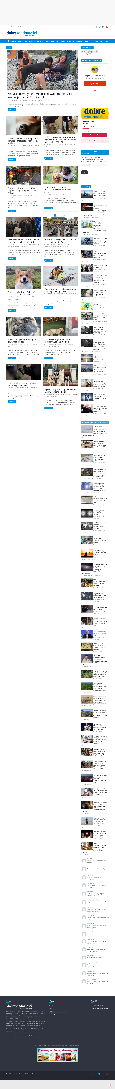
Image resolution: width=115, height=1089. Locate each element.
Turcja (15, 197)
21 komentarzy (98, 437)
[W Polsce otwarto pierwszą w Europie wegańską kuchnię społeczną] (87, 578)
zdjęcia (56, 396)
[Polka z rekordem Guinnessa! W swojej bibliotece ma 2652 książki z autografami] (87, 748)
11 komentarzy (97, 627)
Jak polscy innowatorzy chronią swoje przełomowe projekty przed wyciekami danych (100, 739)
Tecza (89, 955)
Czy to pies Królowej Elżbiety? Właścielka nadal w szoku (21, 293)
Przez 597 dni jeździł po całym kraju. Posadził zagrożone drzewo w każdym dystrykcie (100, 673)
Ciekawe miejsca (29, 41)
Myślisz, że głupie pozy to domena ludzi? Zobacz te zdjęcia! (60, 390)
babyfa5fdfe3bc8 (92, 963)
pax (88, 858)
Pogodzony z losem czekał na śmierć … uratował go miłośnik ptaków (99, 458)
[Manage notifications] (110, 1085)
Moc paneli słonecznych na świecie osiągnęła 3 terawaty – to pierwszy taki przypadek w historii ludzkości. (100, 714)
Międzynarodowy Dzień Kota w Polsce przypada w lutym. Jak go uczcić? (100, 241)
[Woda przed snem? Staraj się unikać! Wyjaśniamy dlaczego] (87, 394)
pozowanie (47, 396)
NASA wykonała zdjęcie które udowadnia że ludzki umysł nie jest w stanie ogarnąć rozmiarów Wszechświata (94, 569)
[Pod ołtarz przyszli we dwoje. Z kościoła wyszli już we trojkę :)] (60, 318)
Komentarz (105, 422)
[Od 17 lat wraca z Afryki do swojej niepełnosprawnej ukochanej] (87, 521)
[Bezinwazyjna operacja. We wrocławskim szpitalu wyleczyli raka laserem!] (87, 535)
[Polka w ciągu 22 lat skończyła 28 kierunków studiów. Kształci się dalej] (87, 495)
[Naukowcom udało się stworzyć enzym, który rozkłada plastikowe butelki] (87, 313)
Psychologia (60, 41)
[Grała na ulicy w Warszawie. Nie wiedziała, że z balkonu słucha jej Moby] (87, 723)
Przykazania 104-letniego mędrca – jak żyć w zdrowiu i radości (100, 595)
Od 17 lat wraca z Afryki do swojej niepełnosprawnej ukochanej (100, 525)
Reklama (51, 1011)
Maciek (89, 875)
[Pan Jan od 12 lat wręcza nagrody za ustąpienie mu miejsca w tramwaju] (87, 326)
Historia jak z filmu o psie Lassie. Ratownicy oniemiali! (23, 384)
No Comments (96, 217)
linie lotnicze (16, 246)
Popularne (86, 422)
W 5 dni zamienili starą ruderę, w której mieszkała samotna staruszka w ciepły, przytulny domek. (99, 473)
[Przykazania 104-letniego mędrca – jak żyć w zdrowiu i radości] (87, 592)
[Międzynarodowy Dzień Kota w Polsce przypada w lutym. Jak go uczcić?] (87, 237)
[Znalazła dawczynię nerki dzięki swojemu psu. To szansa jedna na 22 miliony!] (42, 51)
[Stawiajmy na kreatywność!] (87, 303)
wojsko (66, 246)
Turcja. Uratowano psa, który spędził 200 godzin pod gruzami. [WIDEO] (23, 190)
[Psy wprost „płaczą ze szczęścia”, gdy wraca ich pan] (23, 318)
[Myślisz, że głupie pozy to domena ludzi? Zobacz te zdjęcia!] (60, 365)
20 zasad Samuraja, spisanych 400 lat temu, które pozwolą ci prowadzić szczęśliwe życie (100, 554)
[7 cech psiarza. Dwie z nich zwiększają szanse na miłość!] (60, 167)
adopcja (10, 246)
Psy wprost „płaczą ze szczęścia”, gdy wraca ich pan (22, 340)
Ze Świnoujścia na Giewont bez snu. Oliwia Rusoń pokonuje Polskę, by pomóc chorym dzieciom (100, 821)
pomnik (62, 246)
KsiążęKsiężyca (91, 932)
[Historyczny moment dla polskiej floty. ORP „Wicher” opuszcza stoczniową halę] (87, 830)
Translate (94, 54)
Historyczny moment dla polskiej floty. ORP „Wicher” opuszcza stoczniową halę (99, 834)
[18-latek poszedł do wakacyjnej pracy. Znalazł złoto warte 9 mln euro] (87, 642)
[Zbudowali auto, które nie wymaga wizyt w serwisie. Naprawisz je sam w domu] (87, 191)
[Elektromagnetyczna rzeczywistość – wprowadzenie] (87, 509)
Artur (88, 891)
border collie (11, 390)
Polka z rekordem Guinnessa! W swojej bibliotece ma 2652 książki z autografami (99, 752)
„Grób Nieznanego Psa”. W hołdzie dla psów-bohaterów (60, 240)
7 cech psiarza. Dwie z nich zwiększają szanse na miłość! (57, 188)
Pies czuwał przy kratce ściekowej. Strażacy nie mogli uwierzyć (60, 290)
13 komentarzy (96, 559)
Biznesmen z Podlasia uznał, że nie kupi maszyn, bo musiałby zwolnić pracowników (99, 444)
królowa (14, 299)
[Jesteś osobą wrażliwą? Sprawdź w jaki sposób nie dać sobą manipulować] (87, 405)
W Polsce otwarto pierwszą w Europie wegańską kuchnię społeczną (99, 582)
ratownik (24, 390)
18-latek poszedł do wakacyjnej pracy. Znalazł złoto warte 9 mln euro (99, 646)
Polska (13, 41)
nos (14, 148)
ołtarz (45, 346)
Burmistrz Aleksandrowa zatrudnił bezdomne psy (100, 607)
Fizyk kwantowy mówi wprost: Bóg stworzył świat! (99, 633)
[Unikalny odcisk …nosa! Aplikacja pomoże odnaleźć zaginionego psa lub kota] (23, 117)
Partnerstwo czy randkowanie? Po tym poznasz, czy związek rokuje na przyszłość (99, 383)
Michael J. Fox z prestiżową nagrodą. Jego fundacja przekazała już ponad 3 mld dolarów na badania (94, 660)
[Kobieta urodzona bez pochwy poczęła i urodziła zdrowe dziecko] (87, 290)
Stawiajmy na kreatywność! (97, 305)
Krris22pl (89, 867)
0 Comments (33, 145)
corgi (10, 299)
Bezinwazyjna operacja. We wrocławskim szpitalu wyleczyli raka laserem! (100, 539)
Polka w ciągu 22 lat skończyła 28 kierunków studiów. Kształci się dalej (100, 499)
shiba (52, 396)
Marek (89, 883)
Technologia (49, 41)
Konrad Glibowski (92, 900)
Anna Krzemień (23, 100)
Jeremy (89, 947)
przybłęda (53, 346)
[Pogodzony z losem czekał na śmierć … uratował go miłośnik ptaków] (87, 454)
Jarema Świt (23, 344)
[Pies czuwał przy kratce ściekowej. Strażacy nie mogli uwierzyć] (60, 268)
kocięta (46, 296)
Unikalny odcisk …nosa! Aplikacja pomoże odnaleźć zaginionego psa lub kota (24, 140)
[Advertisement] (57, 12)
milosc (55, 194)
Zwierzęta (79, 41)
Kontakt (51, 1008)
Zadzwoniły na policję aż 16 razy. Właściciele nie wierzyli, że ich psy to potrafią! (99, 254)
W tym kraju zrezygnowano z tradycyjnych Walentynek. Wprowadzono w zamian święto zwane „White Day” (94, 227)
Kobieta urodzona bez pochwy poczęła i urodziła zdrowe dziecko (99, 293)
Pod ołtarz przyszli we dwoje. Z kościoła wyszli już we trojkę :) (58, 340)
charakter (50, 194)
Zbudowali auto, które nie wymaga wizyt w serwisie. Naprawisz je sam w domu (99, 194)
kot (49, 296)
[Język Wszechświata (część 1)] (87, 355)
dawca (40, 100)
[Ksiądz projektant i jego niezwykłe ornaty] (87, 264)
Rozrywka (98, 41)
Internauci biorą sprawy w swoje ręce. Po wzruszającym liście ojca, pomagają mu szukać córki (100, 278)
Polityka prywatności (55, 1014)
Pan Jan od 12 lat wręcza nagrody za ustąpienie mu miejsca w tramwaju (99, 330)
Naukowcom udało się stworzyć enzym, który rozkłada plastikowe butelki (100, 316)
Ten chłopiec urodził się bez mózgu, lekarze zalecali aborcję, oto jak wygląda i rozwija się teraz (100, 621)
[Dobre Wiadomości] (8, 41)
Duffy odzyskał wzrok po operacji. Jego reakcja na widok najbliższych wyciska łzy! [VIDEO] (60, 139)
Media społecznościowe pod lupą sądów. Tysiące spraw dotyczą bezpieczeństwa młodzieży (94, 848)
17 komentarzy (97, 478)
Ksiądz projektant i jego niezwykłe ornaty (100, 266)
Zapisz (85, 172)
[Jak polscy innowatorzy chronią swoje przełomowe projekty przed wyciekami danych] (87, 735)
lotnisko (22, 246)
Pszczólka (90, 979)
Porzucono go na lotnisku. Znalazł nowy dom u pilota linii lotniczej (23, 240)
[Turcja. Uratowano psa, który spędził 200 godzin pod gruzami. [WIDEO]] (23, 167)
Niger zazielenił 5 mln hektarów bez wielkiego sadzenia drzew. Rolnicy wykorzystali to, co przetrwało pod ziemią (100, 686)
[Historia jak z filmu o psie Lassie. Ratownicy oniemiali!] (23, 365)
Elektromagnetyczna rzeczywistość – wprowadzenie (99, 512)
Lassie (16, 390)
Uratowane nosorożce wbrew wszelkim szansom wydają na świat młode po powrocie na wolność (99, 700)
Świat (20, 41)
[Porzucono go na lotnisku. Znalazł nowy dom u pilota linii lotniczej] (23, 218)
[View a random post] (107, 41)
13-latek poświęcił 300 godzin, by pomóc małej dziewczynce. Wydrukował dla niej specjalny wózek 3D (99, 765)
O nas (51, 1005)
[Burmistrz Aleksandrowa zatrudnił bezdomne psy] (87, 604)
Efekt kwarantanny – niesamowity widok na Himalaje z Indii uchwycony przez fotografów (99, 369)
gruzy (9, 197)
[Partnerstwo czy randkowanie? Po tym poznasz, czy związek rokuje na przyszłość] (87, 380)
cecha (45, 194)
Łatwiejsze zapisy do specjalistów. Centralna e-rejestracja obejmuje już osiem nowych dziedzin (100, 792)
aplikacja (10, 148)
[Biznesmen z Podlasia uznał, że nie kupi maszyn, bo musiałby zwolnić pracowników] (87, 440)
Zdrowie (40, 41)
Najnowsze (95, 422)
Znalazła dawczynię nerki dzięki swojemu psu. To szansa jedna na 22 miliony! (40, 95)
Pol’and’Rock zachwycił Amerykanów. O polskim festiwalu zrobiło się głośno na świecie (100, 778)
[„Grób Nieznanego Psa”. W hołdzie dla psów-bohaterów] (60, 218)
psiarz (62, 194)
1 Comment (33, 100)
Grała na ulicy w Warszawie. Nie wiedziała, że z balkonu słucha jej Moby (100, 726)
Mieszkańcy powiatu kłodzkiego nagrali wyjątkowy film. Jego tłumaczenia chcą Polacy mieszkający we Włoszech (100, 345)
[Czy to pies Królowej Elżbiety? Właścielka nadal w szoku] (23, 268)
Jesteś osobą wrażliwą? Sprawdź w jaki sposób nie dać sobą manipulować (100, 408)
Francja (55, 246)
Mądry (89, 915)
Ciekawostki (89, 41)
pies (48, 100)
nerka (44, 100)
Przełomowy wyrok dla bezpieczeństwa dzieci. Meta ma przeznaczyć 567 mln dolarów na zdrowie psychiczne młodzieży (94, 807)
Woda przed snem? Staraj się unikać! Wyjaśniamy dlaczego (99, 396)
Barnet (89, 907)
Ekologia (70, 41)
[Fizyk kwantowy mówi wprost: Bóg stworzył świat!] (87, 630)
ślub (58, 346)
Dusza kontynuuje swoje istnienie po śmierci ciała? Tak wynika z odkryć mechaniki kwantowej (99, 486)
